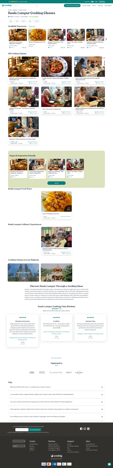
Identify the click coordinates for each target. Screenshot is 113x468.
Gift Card (100, 5)
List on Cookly (86, 5)
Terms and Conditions (73, 452)
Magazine (32, 448)
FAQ (68, 448)
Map (30, 21)
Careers (88, 448)
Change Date (32, 26)
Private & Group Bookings (72, 5)
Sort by (37, 21)
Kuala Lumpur (22, 10)
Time (17, 21)
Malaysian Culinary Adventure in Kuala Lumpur (90, 334)
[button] (18, 1)
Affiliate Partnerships (53, 446)
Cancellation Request (73, 446)
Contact (69, 444)
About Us (31, 446)
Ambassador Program (54, 448)
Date (11, 21)
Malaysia (14, 10)
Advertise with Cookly (91, 450)
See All (56, 183)
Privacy (69, 450)
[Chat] (109, 464)
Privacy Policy (45, 432)
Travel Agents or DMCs (54, 450)
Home (9, 10)
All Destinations (33, 444)
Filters (23, 21)
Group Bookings (90, 444)
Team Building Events (92, 446)
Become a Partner (53, 444)
